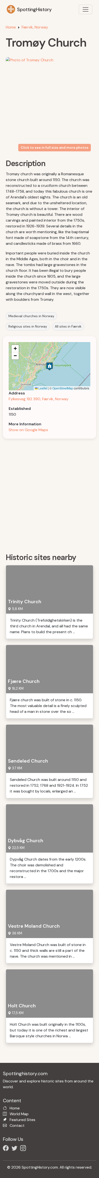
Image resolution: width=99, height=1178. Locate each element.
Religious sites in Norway (27, 326)
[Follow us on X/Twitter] (15, 1148)
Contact (17, 1125)
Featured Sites (22, 1119)
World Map (19, 1113)
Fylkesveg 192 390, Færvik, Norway (38, 398)
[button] (49, 366)
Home (11, 27)
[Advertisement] (49, 494)
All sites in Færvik (68, 326)
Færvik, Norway (35, 27)
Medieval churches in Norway (31, 316)
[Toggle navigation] (85, 9)
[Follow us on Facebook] (7, 1148)
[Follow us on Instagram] (24, 1148)
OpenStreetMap (62, 388)
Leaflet (42, 388)
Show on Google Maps (28, 429)
